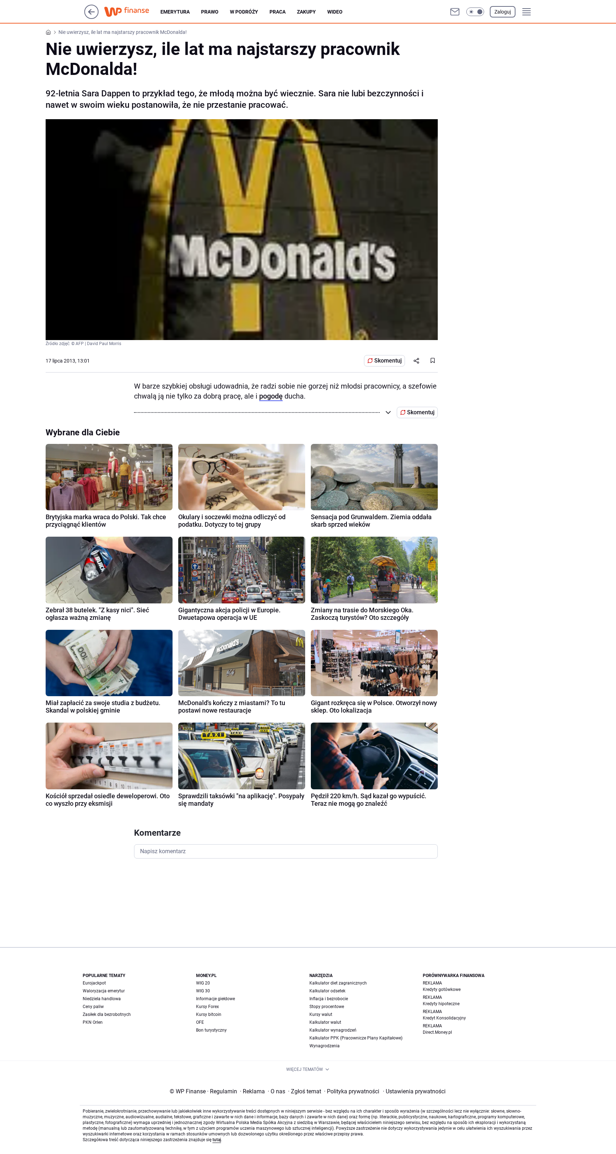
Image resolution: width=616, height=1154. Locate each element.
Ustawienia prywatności (414, 1091)
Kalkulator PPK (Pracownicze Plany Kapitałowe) (355, 1038)
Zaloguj (502, 12)
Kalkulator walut (325, 1022)
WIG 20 (203, 983)
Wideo (335, 12)
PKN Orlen (93, 1022)
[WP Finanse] (132, 11)
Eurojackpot (94, 983)
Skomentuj (388, 360)
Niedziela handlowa (102, 998)
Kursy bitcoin (208, 1014)
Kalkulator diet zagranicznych (338, 983)
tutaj (216, 1139)
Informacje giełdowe (215, 998)
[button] (475, 11)
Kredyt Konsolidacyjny (444, 1018)
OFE (200, 1022)
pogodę (271, 396)
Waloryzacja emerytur (104, 990)
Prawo (210, 12)
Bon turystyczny (211, 1030)
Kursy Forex (207, 1006)
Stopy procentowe (326, 1006)
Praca (278, 12)
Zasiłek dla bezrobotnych (107, 1014)
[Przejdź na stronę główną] (91, 17)
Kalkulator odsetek (327, 990)
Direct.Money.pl (437, 1032)
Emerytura (175, 12)
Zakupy (306, 12)
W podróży (244, 12)
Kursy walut (320, 1014)
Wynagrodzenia (324, 1045)
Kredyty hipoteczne (441, 1003)
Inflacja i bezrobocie (328, 998)
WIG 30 (203, 990)
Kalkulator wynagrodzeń (332, 1030)
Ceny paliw (93, 1006)
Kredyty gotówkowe (442, 989)
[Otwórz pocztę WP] (455, 11)
